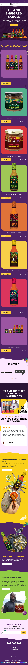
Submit (23, 632)
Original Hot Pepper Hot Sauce (13, 194)
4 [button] (15, 378)
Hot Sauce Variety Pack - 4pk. (14, 79)
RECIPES (12, 653)
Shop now (14, 24)
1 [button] (11, 378)
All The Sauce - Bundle (14, 347)
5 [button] (16, 378)
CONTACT (16, 656)
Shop (8, 653)
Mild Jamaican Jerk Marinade (14, 118)
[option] (7, 372)
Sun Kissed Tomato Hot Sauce (14, 309)
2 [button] (12, 378)
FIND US (18, 653)
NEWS (11, 656)
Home (3, 653)
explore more (7, 469)
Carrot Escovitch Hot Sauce (14, 232)
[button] (23, 4)
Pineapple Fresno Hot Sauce (14, 270)
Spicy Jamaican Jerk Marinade (14, 156)
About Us (24, 653)
